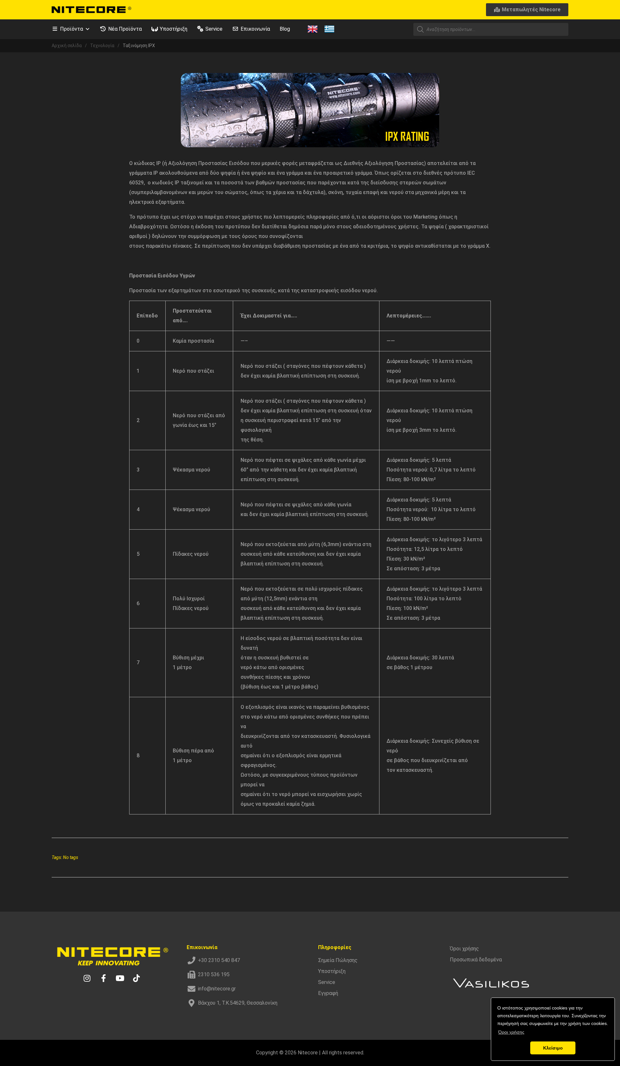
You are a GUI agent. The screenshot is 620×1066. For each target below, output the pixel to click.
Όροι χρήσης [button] (511, 1032)
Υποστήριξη (173, 29)
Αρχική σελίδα (67, 45)
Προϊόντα (71, 29)
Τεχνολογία (102, 45)
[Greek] (329, 28)
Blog (285, 29)
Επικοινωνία (255, 29)
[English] (312, 28)
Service (213, 29)
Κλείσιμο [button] (553, 1047)
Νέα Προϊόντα (125, 29)
